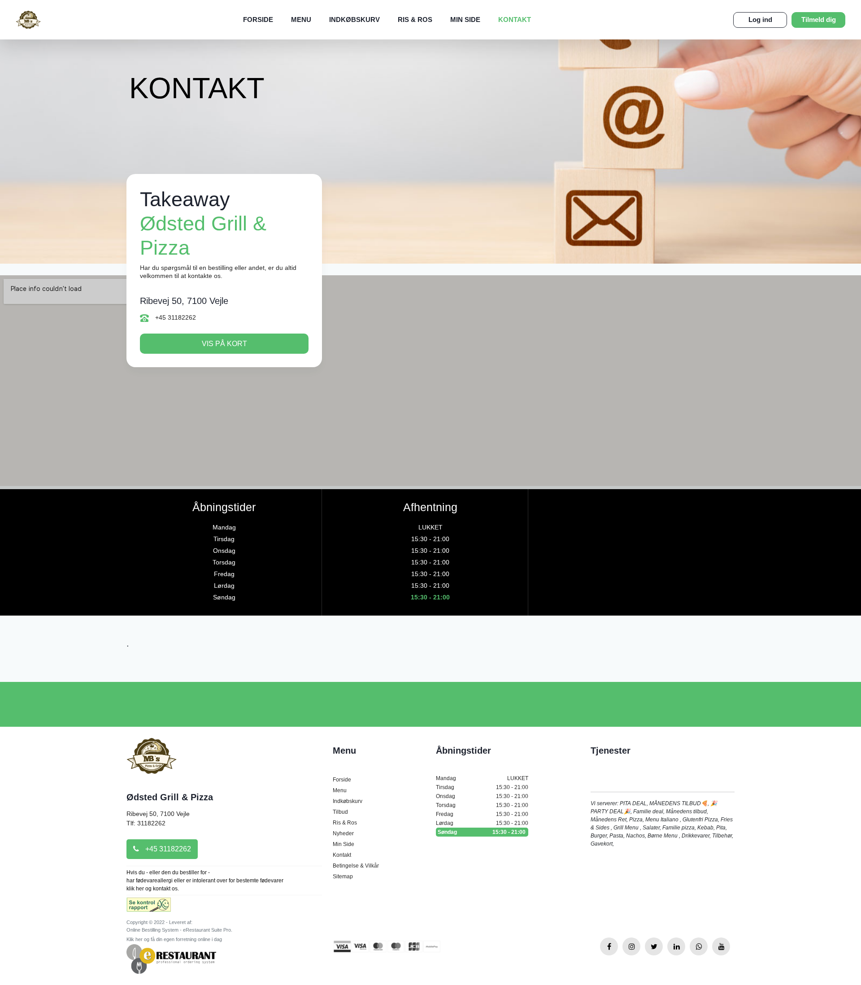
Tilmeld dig (818, 19)
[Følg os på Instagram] (631, 946)
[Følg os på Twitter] (654, 946)
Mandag (482, 778)
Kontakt (514, 19)
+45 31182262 (174, 317)
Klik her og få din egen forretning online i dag (174, 939)
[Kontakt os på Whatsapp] (699, 946)
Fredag (482, 814)
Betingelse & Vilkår (356, 866)
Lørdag (482, 823)
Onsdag (482, 796)
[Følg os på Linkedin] (676, 946)
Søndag (482, 832)
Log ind (760, 19)
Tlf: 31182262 (145, 823)
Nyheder (343, 833)
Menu (301, 19)
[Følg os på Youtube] (721, 946)
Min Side (465, 19)
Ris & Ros (415, 19)
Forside (258, 19)
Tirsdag (482, 787)
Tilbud (340, 812)
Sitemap (343, 876)
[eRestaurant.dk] (171, 959)
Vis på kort (224, 343)
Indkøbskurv (354, 19)
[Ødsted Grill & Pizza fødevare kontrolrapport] (148, 907)
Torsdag (482, 805)
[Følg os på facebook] (609, 946)
